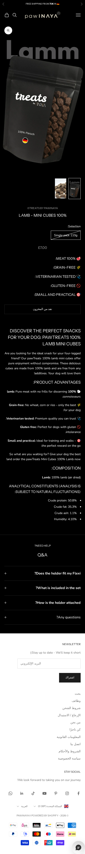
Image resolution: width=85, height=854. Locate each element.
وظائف (76, 701)
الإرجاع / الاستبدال (69, 715)
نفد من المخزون (42, 309)
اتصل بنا (75, 744)
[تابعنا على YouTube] (44, 793)
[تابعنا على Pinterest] (56, 793)
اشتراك (69, 677)
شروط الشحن (71, 708)
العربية (24, 806)
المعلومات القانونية (69, 737)
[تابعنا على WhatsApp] (10, 793)
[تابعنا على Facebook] (78, 793)
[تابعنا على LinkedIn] (22, 793)
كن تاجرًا (75, 729)
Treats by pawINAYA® (42, 208)
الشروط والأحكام (70, 751)
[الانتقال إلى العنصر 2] (60, 188)
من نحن (75, 722)
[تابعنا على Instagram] (67, 793)
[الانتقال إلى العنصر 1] (74, 188)
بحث (78, 694)
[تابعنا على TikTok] (33, 793)
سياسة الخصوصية (69, 758)
